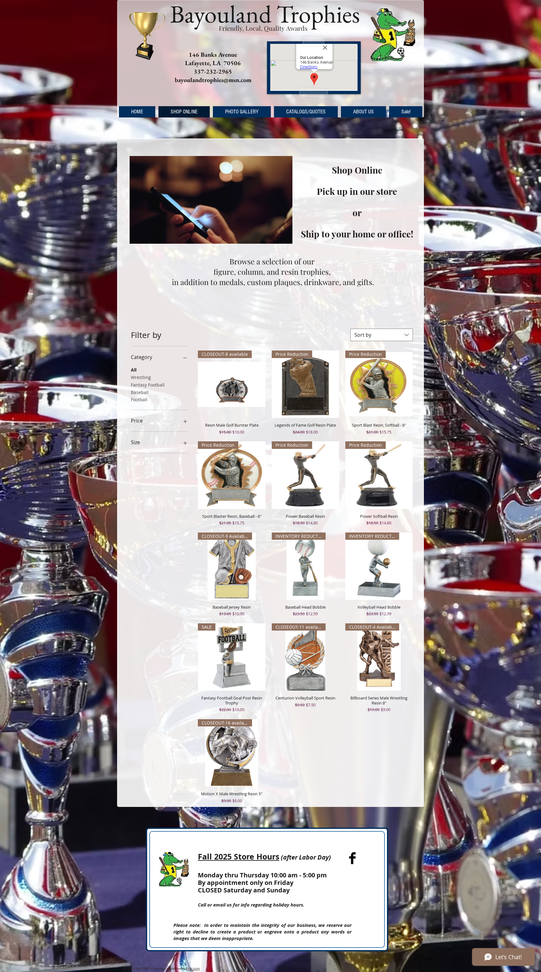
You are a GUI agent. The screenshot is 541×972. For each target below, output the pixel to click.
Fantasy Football (148, 385)
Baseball (140, 392)
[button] (242, 111)
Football (139, 400)
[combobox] (381, 335)
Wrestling (141, 377)
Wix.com (193, 968)
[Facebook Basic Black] (352, 858)
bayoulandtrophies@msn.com (213, 80)
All (134, 370)
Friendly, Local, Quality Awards (263, 28)
